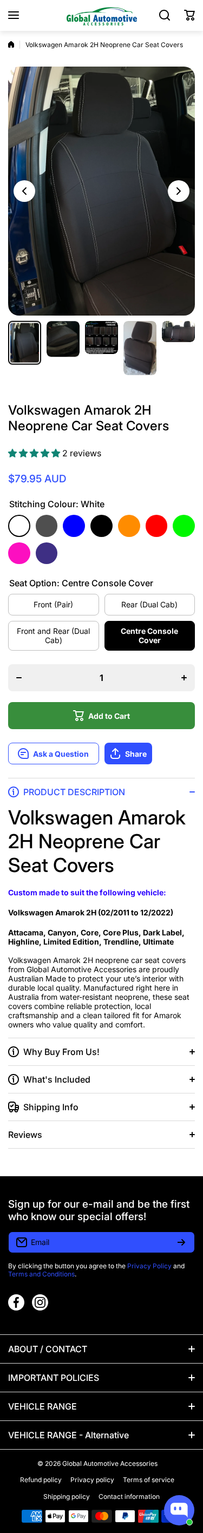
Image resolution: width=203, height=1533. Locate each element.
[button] (189, 15)
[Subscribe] (181, 1242)
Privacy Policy (149, 1266)
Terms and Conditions (41, 1274)
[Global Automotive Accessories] (102, 15)
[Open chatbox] (179, 1510)
